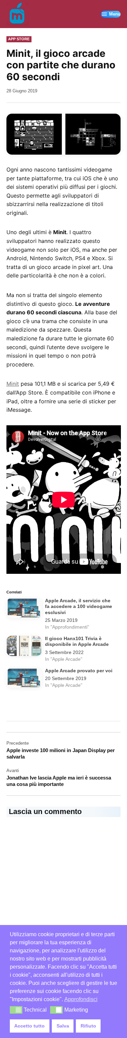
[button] (16, 1010)
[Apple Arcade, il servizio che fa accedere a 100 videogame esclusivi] (24, 609)
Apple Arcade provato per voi (78, 670)
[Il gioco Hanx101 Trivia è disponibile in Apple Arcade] (24, 647)
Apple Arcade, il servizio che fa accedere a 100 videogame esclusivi (78, 606)
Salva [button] (63, 1026)
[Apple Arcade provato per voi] (24, 679)
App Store (18, 39)
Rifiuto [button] (88, 1026)
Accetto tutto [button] (29, 1026)
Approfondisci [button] (81, 999)
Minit (12, 383)
